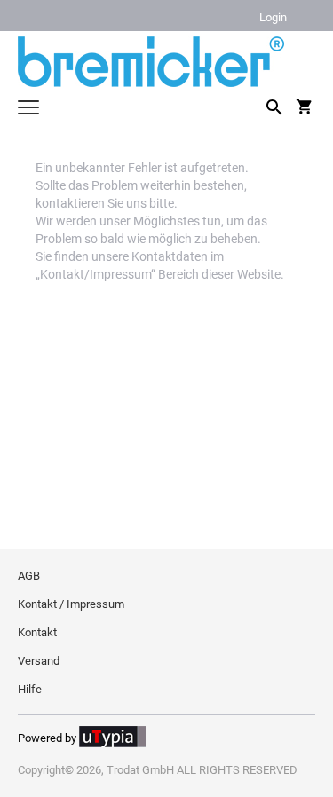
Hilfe (30, 689)
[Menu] (28, 109)
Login (273, 18)
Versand (38, 660)
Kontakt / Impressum (71, 604)
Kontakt (37, 632)
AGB (29, 575)
